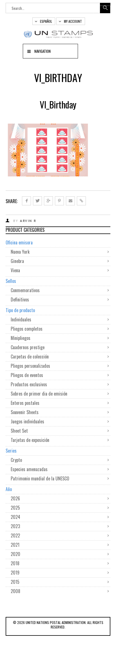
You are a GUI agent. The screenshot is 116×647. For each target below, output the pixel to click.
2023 (15, 526)
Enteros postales (25, 402)
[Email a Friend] (70, 200)
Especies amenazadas (29, 469)
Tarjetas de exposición (30, 440)
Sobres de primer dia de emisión (39, 393)
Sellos (11, 281)
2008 (15, 591)
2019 (15, 572)
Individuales (21, 319)
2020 (15, 554)
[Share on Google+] (48, 200)
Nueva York (20, 251)
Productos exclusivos (29, 384)
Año (9, 489)
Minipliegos (20, 338)
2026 (15, 498)
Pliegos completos (27, 328)
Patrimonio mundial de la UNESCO (40, 478)
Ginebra (17, 261)
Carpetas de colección (30, 356)
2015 (15, 581)
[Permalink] (81, 200)
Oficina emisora (19, 242)
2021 (15, 544)
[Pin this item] (59, 200)
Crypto (16, 460)
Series (11, 450)
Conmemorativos (25, 290)
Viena (15, 270)
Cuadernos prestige (27, 347)
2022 (15, 535)
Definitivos (20, 299)
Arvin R (28, 221)
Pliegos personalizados (30, 365)
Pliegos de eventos (27, 375)
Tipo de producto (20, 310)
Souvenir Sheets (25, 412)
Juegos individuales (27, 421)
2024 (15, 517)
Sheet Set (19, 430)
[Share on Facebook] (26, 200)
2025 (15, 507)
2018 (15, 563)
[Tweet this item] (37, 200)
